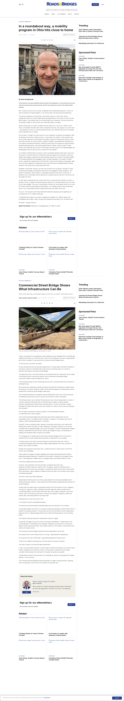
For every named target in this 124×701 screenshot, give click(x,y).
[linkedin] (44, 40)
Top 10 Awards (61, 14)
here (76, 10)
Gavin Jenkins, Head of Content (28, 298)
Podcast (76, 14)
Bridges (47, 14)
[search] (23, 4)
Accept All (117, 698)
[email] (52, 40)
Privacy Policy (47, 697)
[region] (62, 698)
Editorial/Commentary (25, 21)
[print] (74, 40)
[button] (20, 4)
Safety (70, 14)
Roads (53, 14)
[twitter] (47, 40)
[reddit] (49, 40)
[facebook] (42, 40)
